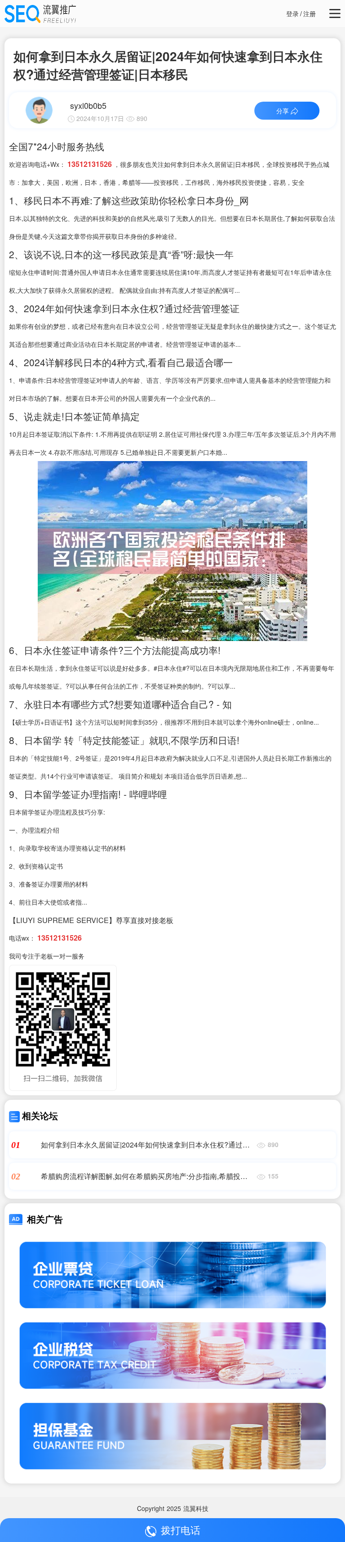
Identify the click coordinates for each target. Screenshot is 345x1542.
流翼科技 (195, 1508)
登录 (292, 13)
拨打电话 (180, 1530)
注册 (309, 13)
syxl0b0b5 (88, 105)
